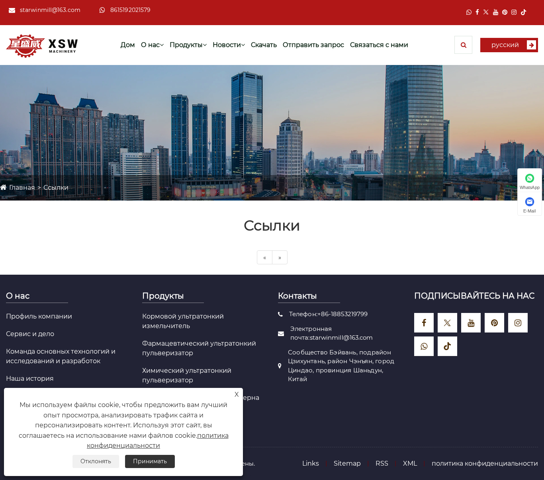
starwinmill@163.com (50, 10)
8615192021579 (130, 10)
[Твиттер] (486, 12)
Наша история (30, 378)
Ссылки (55, 187)
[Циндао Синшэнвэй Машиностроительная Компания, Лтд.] (42, 45)
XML (410, 463)
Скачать (264, 45)
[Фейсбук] (477, 12)
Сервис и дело (30, 334)
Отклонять (95, 461)
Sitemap (347, 463)
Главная (22, 187)
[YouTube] (495, 12)
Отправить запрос (313, 45)
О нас (150, 45)
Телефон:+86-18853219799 (328, 314)
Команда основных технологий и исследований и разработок (60, 356)
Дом (128, 45)
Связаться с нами (379, 45)
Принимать (150, 461)
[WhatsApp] (469, 12)
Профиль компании (39, 316)
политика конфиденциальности (485, 463)
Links (310, 463)
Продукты (186, 45)
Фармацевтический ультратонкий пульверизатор (199, 348)
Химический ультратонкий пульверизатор (186, 375)
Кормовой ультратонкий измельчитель (183, 321)
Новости (227, 45)
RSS (382, 463)
